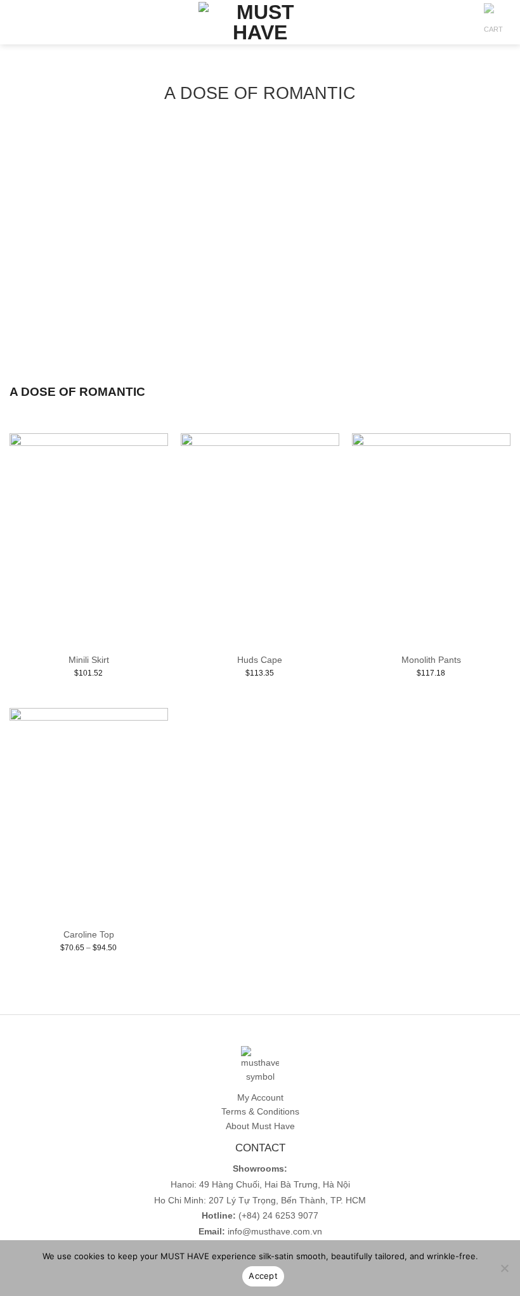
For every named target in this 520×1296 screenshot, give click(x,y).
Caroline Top (88, 934)
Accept (263, 1276)
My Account (260, 1097)
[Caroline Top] (89, 814)
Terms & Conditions (260, 1111)
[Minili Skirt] (89, 539)
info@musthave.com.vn (273, 1231)
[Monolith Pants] (431, 539)
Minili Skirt (88, 660)
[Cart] (494, 25)
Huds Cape (259, 660)
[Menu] (16, 22)
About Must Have (260, 1126)
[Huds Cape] (260, 539)
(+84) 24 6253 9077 (278, 1216)
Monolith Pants (431, 660)
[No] (504, 1272)
